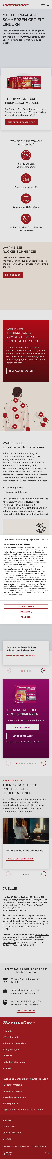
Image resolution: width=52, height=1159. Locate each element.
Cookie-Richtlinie (40, 539)
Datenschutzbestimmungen (18, 539)
